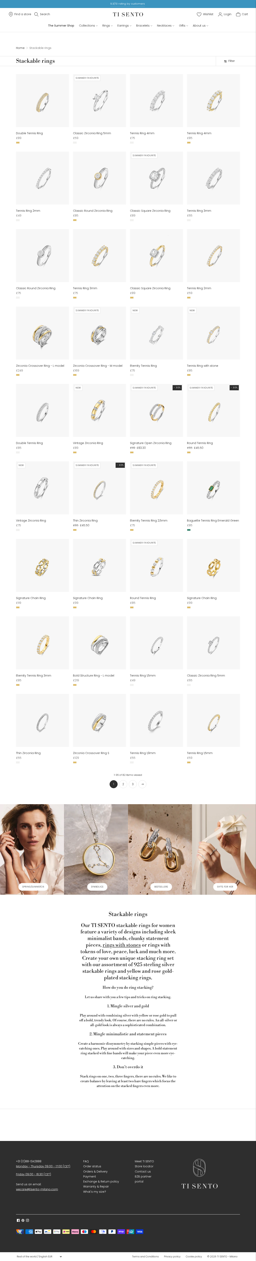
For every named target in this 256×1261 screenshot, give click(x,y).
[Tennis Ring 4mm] (156, 100)
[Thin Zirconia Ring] (99, 487)
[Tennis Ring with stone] (213, 333)
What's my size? (94, 1192)
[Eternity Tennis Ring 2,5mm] (156, 487)
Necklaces (164, 26)
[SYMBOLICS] (96, 849)
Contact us (143, 1172)
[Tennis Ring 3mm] (213, 178)
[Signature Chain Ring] (42, 565)
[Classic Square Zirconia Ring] (156, 178)
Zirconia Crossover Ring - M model (97, 366)
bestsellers (161, 886)
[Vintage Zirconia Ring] (99, 410)
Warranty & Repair (96, 1186)
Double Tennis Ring (29, 133)
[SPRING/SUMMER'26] (32, 849)
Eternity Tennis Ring (143, 366)
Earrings (123, 26)
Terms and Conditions (145, 1256)
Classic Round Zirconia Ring (92, 211)
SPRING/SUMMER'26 (33, 886)
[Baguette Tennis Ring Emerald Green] (213, 487)
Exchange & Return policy (101, 1181)
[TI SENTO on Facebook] (18, 1221)
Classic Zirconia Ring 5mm (92, 133)
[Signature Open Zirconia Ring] (156, 410)
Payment (89, 1177)
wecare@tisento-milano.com (37, 1189)
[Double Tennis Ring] (42, 100)
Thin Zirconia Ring (85, 521)
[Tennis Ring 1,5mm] (156, 642)
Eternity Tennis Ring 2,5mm (148, 521)
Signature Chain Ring (31, 598)
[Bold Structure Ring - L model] (99, 642)
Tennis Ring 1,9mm (143, 753)
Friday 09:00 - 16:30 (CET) (33, 1174)
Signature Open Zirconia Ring (150, 443)
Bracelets (143, 26)
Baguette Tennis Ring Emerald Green (213, 521)
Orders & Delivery (95, 1172)
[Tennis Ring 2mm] (42, 178)
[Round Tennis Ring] (213, 410)
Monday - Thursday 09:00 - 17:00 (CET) (43, 1166)
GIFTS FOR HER (225, 886)
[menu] (39, 1256)
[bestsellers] (160, 849)
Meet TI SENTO (144, 1161)
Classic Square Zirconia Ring (150, 211)
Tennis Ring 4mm (142, 133)
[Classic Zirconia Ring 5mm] (99, 100)
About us (199, 26)
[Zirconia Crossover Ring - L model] (42, 333)
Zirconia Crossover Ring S (91, 753)
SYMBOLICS (97, 886)
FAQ (86, 1161)
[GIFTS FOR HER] (224, 849)
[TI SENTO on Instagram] (27, 1221)
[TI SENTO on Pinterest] (22, 1221)
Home (20, 48)
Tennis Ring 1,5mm (143, 676)
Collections (87, 26)
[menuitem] (146, 1256)
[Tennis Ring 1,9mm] (156, 720)
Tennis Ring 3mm (199, 211)
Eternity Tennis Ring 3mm (33, 676)
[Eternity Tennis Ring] (156, 333)
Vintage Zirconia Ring (88, 443)
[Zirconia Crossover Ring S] (99, 720)
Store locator (144, 1166)
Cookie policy (194, 1256)
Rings (106, 26)
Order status (92, 1166)
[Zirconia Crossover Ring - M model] (99, 333)
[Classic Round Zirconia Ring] (99, 178)
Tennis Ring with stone (202, 366)
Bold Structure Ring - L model (93, 676)
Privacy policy (172, 1256)
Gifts (182, 26)
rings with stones (122, 945)
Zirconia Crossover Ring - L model (40, 366)
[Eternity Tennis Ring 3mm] (42, 642)
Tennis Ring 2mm (28, 211)
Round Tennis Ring (200, 443)
